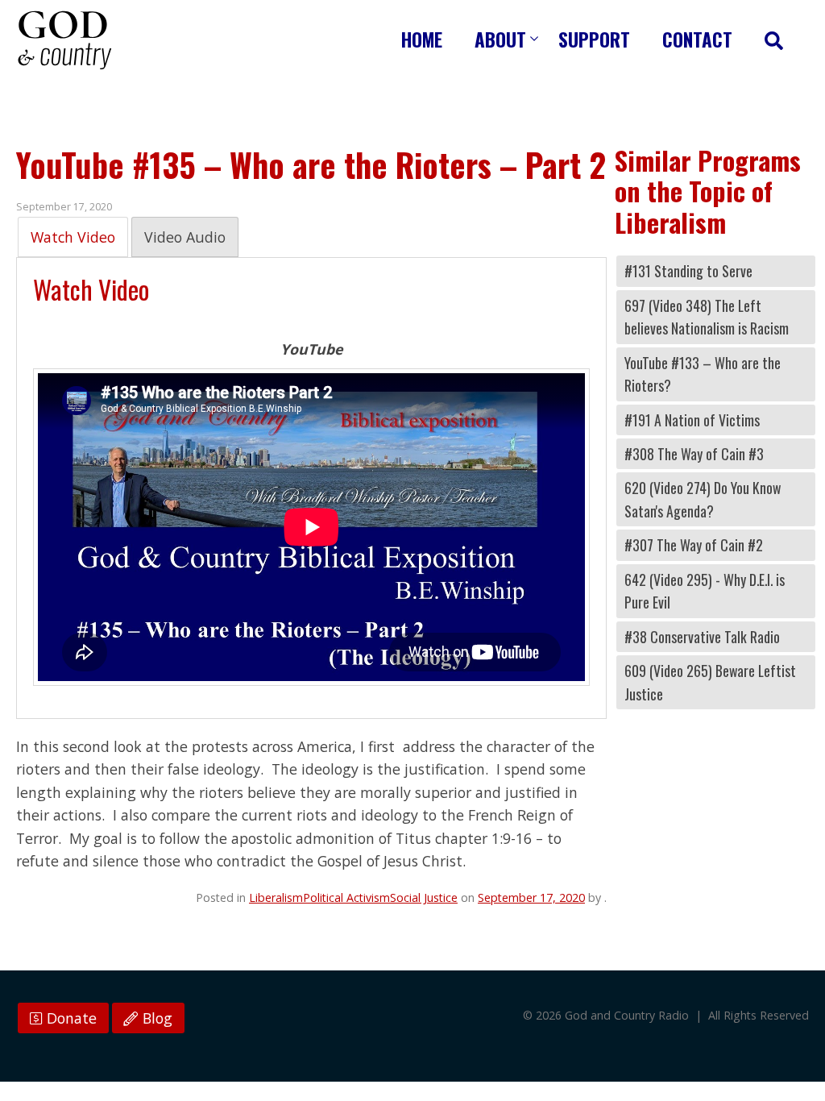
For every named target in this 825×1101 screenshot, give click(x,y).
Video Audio (185, 237)
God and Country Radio (64, 40)
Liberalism (276, 897)
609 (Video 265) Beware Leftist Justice (710, 682)
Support (594, 39)
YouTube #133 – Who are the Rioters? (702, 374)
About (500, 39)
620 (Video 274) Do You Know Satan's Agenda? (702, 499)
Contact (697, 39)
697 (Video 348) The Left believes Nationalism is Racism (706, 317)
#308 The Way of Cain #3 (694, 453)
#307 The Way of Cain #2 (693, 544)
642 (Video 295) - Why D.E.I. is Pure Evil (704, 591)
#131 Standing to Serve (688, 270)
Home (421, 39)
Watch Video (73, 237)
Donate (70, 1018)
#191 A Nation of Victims (692, 419)
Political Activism (346, 897)
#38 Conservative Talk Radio (702, 636)
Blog (155, 1018)
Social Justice (424, 897)
